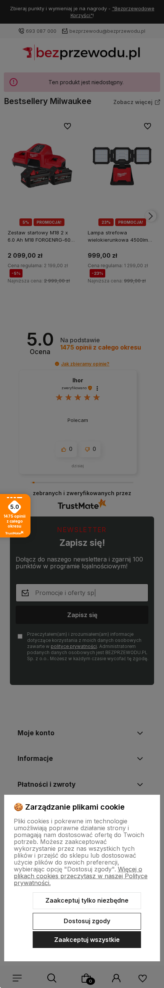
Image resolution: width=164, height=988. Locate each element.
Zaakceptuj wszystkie (87, 939)
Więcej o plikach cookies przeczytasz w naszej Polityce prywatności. (81, 876)
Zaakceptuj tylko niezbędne (87, 900)
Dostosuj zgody (87, 921)
